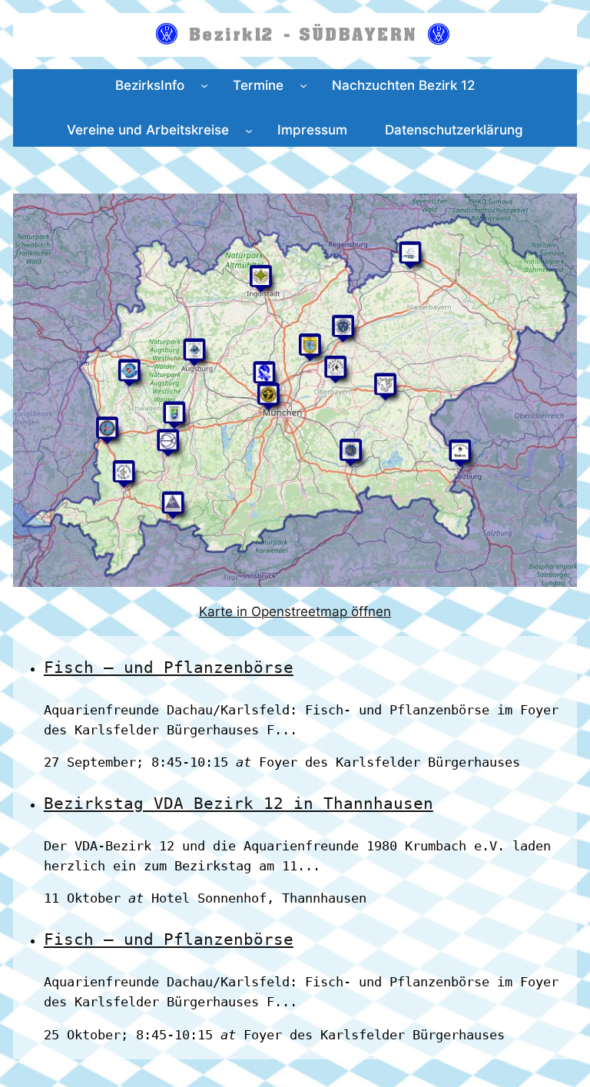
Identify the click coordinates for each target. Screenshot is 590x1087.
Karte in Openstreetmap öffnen (295, 611)
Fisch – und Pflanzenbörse (168, 667)
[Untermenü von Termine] (303, 85)
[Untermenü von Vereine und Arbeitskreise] (249, 130)
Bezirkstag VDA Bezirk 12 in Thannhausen (238, 803)
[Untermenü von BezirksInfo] (204, 85)
